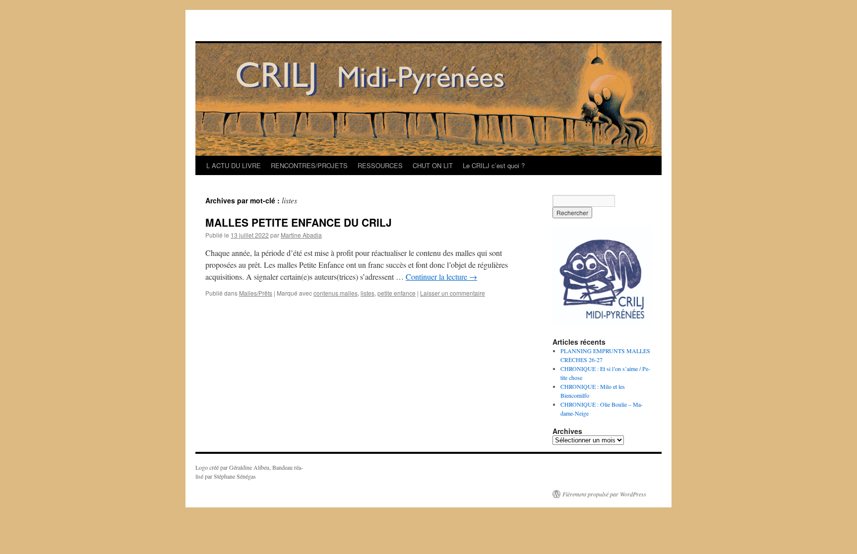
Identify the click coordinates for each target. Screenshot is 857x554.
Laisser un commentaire (452, 293)
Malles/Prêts (255, 293)
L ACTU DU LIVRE (233, 165)
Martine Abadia (301, 235)
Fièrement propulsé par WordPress (604, 494)
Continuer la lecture (441, 276)
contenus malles (335, 293)
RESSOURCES (380, 165)
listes (367, 293)
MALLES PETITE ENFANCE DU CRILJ (298, 222)
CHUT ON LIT (433, 165)
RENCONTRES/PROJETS (309, 165)
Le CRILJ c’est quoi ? (494, 165)
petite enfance (396, 293)
